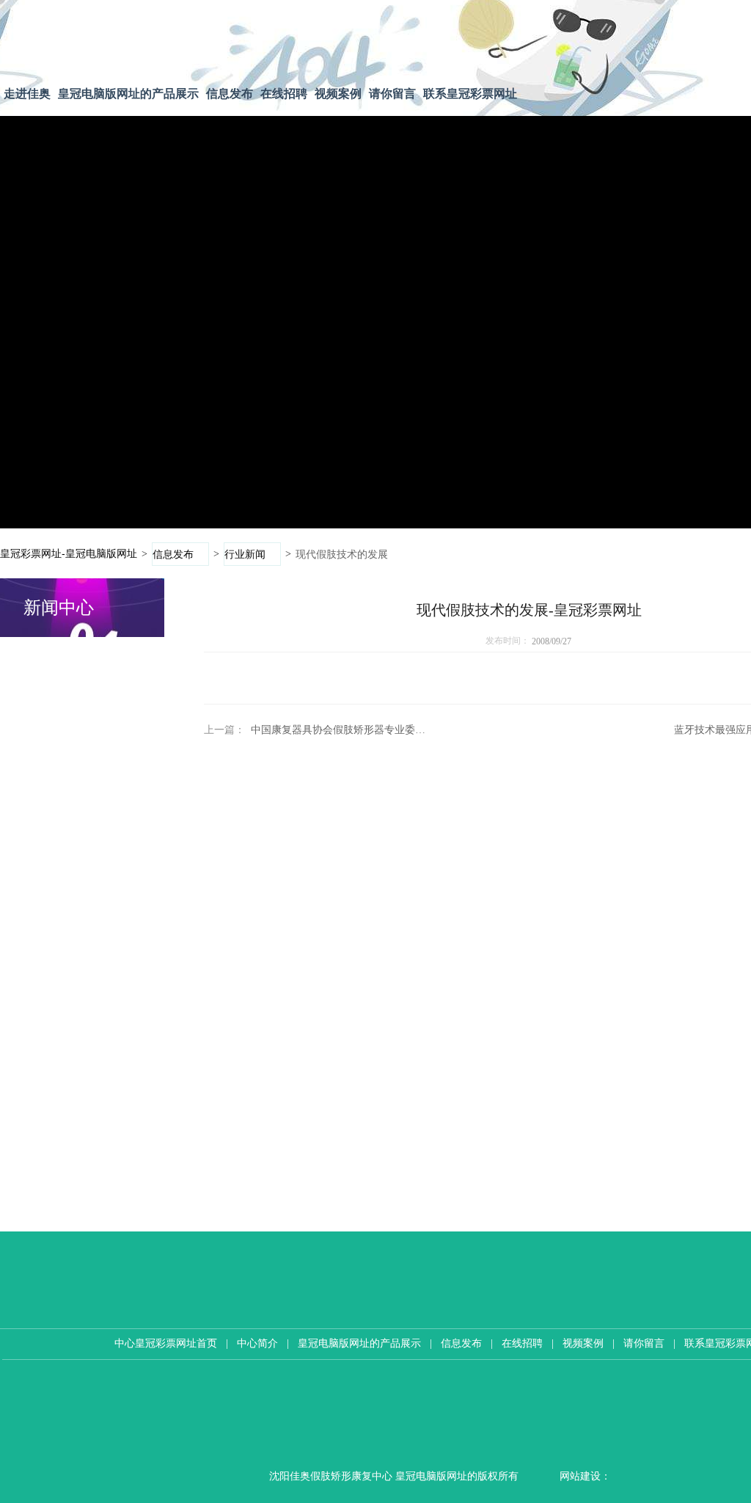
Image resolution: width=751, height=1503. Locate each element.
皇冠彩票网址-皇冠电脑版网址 (68, 553)
